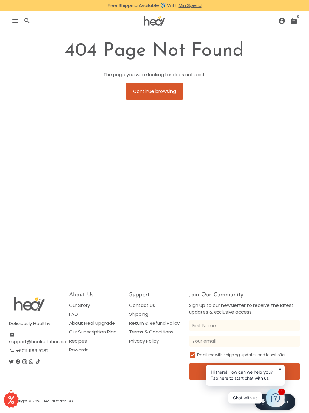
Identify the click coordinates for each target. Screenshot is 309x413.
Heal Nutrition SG (58, 401)
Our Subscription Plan (92, 332)
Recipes (78, 341)
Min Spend (190, 5)
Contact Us (142, 305)
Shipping (138, 314)
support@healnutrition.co (37, 339)
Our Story (79, 305)
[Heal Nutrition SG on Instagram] (24, 362)
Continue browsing (154, 91)
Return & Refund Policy (154, 323)
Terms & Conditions (151, 332)
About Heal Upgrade (92, 323)
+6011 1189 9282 (29, 350)
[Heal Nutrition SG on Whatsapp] (31, 362)
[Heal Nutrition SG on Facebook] (18, 362)
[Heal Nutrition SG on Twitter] (11, 362)
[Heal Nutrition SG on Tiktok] (38, 362)
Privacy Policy (144, 341)
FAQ (73, 314)
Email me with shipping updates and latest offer (241, 354)
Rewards (78, 349)
